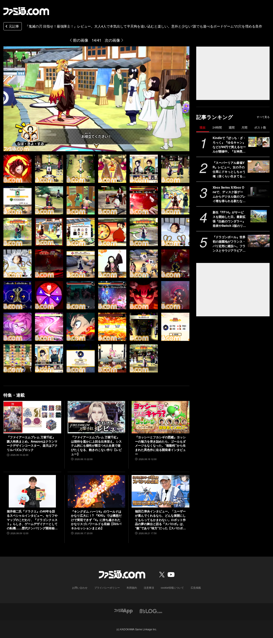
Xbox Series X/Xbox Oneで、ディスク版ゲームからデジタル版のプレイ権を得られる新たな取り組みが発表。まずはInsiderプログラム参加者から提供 (229, 194)
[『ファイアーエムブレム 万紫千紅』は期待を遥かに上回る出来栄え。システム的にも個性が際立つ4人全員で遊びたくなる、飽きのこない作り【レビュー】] (96, 417)
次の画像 (112, 40)
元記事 (14, 26)
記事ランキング (214, 117)
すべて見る (263, 116)
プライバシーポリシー (107, 587)
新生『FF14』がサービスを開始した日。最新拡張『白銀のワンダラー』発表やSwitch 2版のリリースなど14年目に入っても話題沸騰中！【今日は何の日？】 (229, 219)
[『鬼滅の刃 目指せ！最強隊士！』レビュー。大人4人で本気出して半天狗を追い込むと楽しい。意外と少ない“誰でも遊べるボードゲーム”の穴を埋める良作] (17, 169)
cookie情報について (172, 587)
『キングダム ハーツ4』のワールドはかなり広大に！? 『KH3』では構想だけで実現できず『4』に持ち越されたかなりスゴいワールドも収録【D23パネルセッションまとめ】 (96, 519)
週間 (232, 127)
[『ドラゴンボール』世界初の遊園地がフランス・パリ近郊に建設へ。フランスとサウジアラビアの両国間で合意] (259, 241)
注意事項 (149, 587)
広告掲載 (196, 587)
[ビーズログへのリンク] (151, 610)
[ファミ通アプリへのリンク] (123, 610)
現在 (203, 127)
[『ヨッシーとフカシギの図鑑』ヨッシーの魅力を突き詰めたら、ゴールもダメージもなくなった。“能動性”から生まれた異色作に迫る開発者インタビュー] (160, 417)
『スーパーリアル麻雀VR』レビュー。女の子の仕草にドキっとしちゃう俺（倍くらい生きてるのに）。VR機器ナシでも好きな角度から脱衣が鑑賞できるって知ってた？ (229, 169)
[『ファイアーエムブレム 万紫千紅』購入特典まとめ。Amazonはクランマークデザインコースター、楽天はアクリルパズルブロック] (32, 417)
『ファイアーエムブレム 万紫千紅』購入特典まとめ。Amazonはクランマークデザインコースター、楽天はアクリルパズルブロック (32, 443)
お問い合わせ (79, 587)
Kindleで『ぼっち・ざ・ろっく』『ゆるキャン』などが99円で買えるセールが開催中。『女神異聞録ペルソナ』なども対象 (229, 145)
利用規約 (132, 587)
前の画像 (80, 40)
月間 (244, 127)
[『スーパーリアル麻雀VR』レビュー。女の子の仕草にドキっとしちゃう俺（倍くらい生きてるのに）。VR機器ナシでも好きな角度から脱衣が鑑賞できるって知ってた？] (259, 166)
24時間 (217, 127)
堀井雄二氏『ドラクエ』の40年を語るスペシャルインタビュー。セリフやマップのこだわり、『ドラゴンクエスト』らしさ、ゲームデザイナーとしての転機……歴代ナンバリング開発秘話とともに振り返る (32, 519)
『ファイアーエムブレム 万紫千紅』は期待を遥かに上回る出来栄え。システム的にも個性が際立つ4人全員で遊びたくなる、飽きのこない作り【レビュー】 (96, 445)
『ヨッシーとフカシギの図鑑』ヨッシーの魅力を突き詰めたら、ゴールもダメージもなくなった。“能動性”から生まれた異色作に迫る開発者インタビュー (160, 445)
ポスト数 (260, 127)
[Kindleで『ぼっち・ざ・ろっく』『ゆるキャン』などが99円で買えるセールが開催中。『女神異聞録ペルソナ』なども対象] (259, 142)
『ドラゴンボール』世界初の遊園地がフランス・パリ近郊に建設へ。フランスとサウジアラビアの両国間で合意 (229, 244)
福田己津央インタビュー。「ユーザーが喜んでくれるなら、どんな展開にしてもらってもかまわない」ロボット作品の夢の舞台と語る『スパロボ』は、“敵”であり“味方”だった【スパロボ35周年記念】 (160, 519)
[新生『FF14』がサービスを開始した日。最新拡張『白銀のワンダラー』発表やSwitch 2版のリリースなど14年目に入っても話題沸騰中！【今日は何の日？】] (259, 216)
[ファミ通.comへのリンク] (26, 11)
